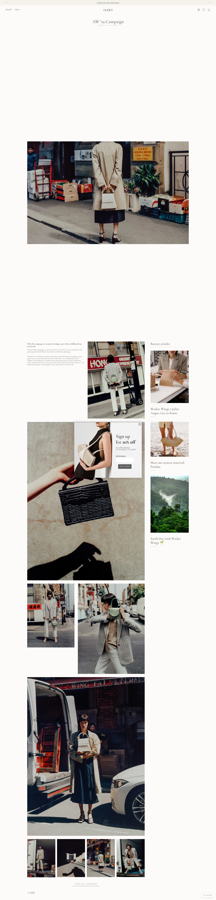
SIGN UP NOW (125, 466)
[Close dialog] (140, 424)
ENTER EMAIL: (121, 456)
